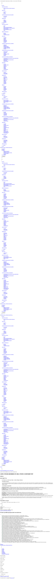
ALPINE (5, 123)
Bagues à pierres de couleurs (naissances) (9, 8)
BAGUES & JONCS (5, 6)
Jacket (4, 25)
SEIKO (5, 67)
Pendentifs (5, 88)
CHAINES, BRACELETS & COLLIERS (7, 14)
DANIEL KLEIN (6, 125)
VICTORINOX (6, 69)
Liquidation (3, 305)
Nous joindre (3, 311)
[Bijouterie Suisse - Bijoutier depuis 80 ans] (6, 147)
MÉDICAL (5, 80)
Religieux (5, 20)
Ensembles (5, 89)
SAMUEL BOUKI (6, 127)
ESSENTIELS (6, 118)
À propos (3, 150)
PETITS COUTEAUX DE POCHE (9, 59)
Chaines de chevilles (6, 210)
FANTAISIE (5, 77)
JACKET (5, 37)
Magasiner (1, 544)
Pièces (4, 145)
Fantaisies (5, 22)
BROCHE (5, 76)
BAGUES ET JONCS (5, 24)
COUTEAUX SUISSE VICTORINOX (7, 56)
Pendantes (5, 39)
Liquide (5, 72)
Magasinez (1, 470)
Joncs (4, 30)
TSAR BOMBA (6, 131)
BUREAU (5, 45)
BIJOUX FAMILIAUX (5, 31)
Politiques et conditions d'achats (4, 576)
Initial (4, 78)
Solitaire (5, 81)
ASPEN (5, 68)
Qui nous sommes (6, 153)
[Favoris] (23, 517)
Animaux (5, 21)
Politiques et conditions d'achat (8, 152)
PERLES (3, 241)
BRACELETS (6, 51)
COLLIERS (5, 16)
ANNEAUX (5, 96)
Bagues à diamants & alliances (8, 27)
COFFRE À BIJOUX (7, 47)
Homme (3, 93)
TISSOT (5, 129)
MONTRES (3, 62)
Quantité (1, 508)
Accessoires (5, 41)
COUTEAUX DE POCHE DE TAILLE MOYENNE (11, 58)
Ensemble (5, 54)
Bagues (5, 33)
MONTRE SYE (6, 286)
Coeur (4, 79)
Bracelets (5, 86)
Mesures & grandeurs (6, 151)
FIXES (5, 97)
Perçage (5, 13)
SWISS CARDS (6, 61)
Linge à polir (5, 136)
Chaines (5, 112)
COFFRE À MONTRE (7, 108)
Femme (3, 179)
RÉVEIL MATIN (6, 46)
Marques (5, 154)
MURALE (5, 105)
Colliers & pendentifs (6, 34)
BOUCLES (3, 10)
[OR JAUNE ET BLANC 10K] (2, 505)
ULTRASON (5, 73)
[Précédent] (2, 468)
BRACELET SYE (6, 132)
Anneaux (5, 38)
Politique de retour (6, 308)
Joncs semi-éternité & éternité (8, 29)
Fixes (4, 12)
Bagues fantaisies (6, 28)
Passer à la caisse (2, 510)
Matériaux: (1, 507)
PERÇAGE (5, 40)
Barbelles (5, 198)
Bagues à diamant (6, 100)
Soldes (3, 302)
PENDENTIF (4, 18)
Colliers (5, 244)
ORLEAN (5, 66)
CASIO (5, 64)
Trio (4, 26)
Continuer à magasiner (8, 510)
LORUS (5, 65)
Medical (5, 55)
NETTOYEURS (4, 134)
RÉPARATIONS (4, 91)
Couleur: (1, 503)
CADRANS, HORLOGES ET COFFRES (8, 43)
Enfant (3, 5)
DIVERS (5, 48)
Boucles (5, 87)
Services (3, 149)
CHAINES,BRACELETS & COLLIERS (7, 50)
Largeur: (1, 506)
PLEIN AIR (5, 60)
